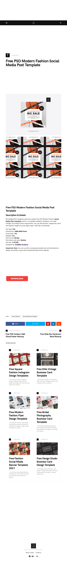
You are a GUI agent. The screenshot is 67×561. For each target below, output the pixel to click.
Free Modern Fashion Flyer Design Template (18, 415)
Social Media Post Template (30, 316)
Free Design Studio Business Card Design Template (47, 462)
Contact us (38, 552)
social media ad (16, 316)
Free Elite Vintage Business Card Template (46, 372)
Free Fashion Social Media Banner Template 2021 (18, 463)
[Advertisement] (33, 36)
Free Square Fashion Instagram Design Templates (19, 372)
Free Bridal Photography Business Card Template (44, 417)
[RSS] (37, 556)
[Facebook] (29, 556)
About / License (30, 552)
